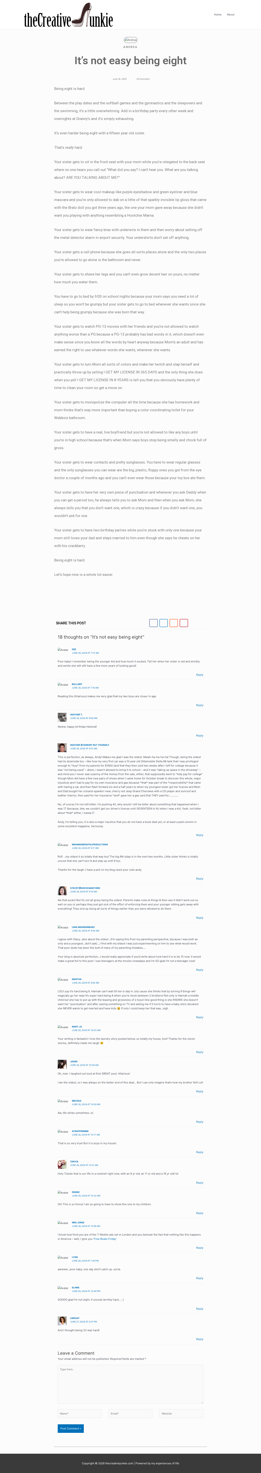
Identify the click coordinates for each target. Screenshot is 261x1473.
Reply (199, 674)
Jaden (73, 1061)
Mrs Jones (78, 1222)
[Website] (181, 1414)
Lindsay (75, 1318)
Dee (74, 649)
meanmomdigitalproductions (90, 844)
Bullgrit (77, 684)
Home (218, 14)
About (230, 14)
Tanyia (74, 1161)
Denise (76, 1192)
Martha (76, 979)
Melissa (76, 1100)
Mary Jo (77, 1026)
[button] (153, 623)
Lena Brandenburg (83, 927)
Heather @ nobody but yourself (89, 745)
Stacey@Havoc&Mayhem (85, 888)
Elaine (75, 1287)
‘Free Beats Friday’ (105, 1239)
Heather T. (76, 714)
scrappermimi (80, 1131)
